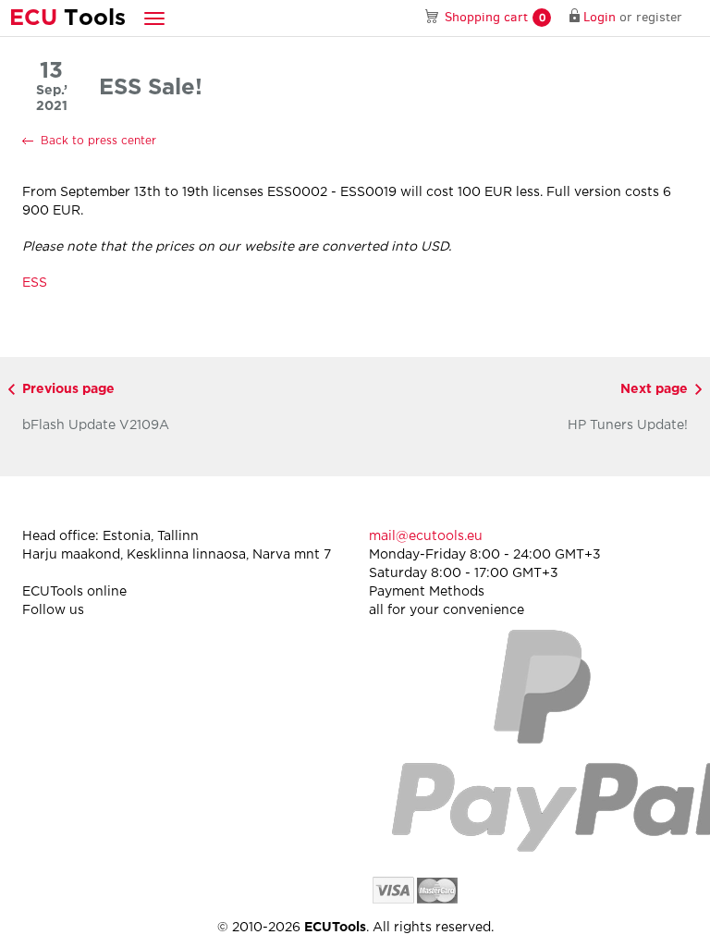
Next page (654, 389)
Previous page (68, 389)
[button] (154, 18)
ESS (34, 283)
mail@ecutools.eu (426, 536)
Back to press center (98, 141)
